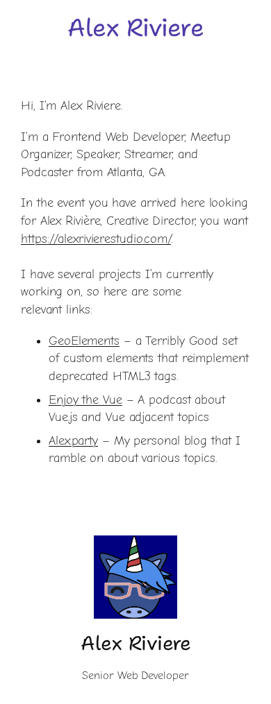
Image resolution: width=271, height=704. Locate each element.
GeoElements (84, 341)
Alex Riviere (135, 27)
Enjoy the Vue (85, 400)
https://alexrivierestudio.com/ (96, 239)
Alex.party (73, 440)
